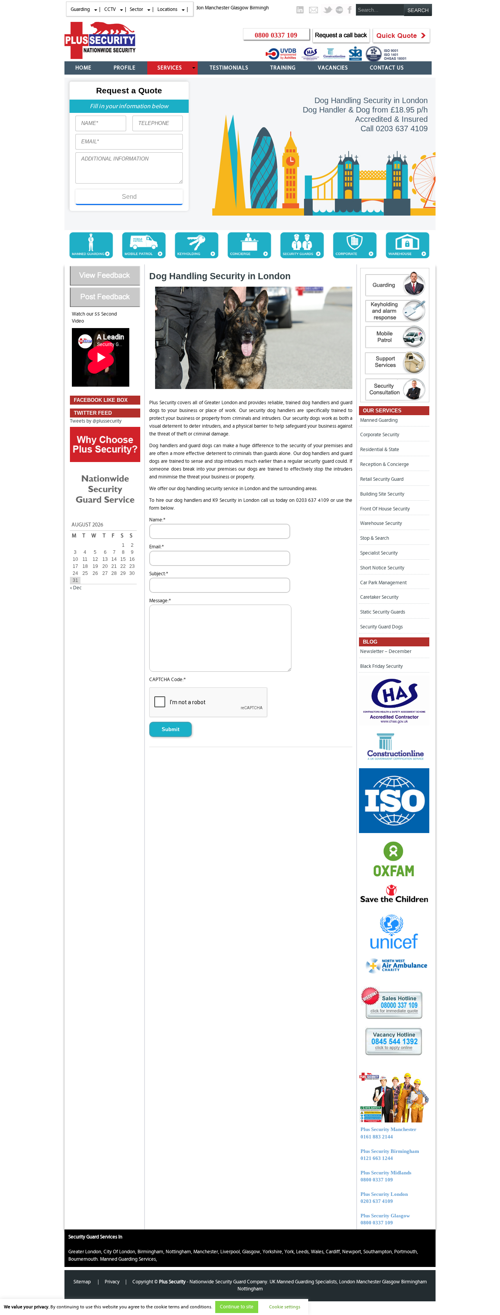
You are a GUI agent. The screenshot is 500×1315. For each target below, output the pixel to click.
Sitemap (82, 1282)
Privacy (112, 1282)
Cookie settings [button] (284, 1307)
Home (83, 68)
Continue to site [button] (237, 1307)
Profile (125, 68)
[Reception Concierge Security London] (249, 257)
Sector (136, 9)
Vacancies (333, 68)
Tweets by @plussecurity (95, 421)
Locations (167, 9)
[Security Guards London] (302, 257)
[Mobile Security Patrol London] (143, 257)
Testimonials (229, 68)
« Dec (76, 588)
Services (169, 68)
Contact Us (387, 68)
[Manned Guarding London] (91, 257)
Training (283, 68)
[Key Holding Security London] (196, 257)
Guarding (80, 9)
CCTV (110, 9)
